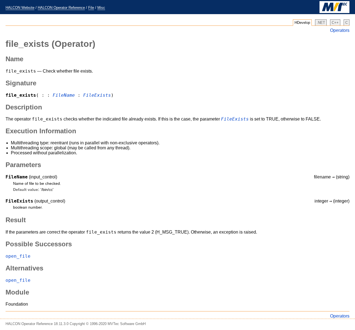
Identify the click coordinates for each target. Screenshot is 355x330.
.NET (321, 23)
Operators (339, 30)
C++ (335, 23)
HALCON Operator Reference (61, 8)
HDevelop (302, 23)
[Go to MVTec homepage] (334, 12)
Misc (101, 8)
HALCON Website (20, 8)
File (91, 8)
